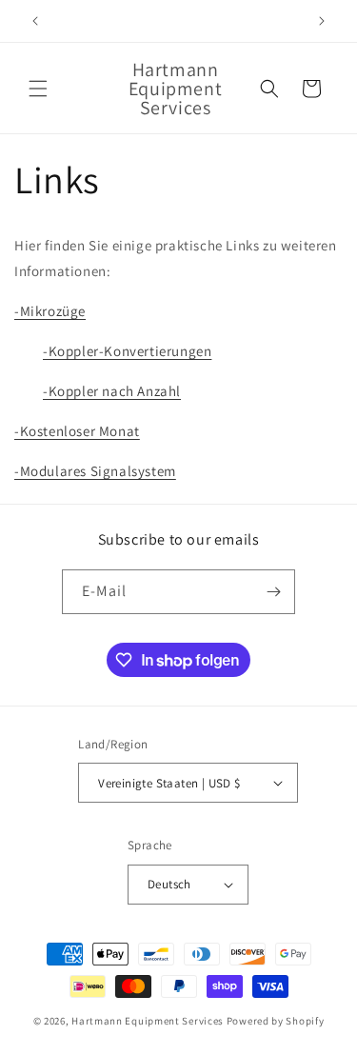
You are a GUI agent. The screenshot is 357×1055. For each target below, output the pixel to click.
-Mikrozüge (50, 311)
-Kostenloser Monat (77, 431)
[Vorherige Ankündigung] (35, 21)
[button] (38, 88)
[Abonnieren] (273, 591)
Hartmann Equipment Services (147, 1020)
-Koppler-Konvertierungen (127, 351)
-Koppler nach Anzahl (112, 391)
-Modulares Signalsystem (95, 471)
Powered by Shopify (276, 1020)
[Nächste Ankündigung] (322, 21)
